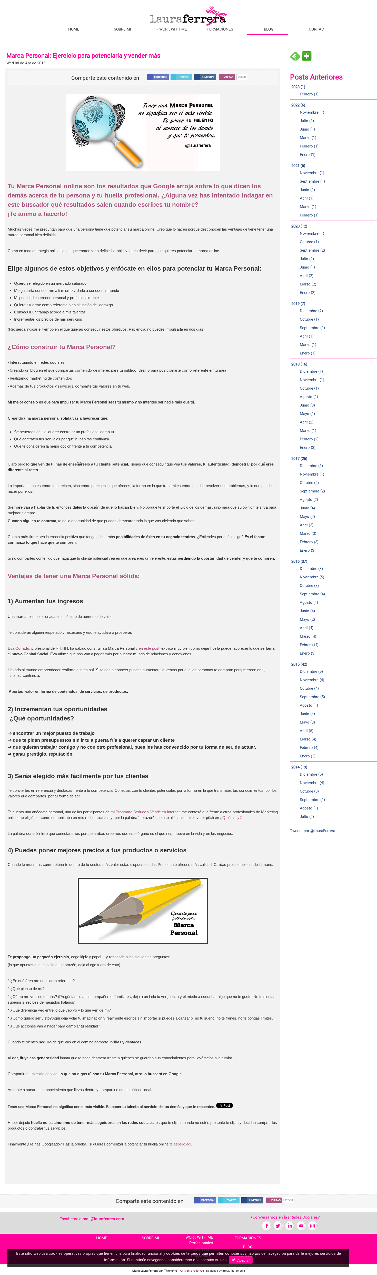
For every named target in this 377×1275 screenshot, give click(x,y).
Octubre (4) (309, 688)
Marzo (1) (308, 137)
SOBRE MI (122, 29)
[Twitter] (278, 1225)
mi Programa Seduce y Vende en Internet (145, 812)
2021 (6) (298, 165)
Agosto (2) (309, 499)
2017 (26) (299, 458)
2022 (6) (298, 105)
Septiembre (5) (312, 697)
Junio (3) (307, 405)
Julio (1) (307, 120)
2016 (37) (299, 561)
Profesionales (201, 1243)
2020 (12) (299, 226)
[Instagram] (312, 1225)
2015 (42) (299, 664)
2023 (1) (298, 87)
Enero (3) (307, 447)
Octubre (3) (309, 585)
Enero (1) (307, 154)
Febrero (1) (309, 94)
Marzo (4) (308, 636)
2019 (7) (298, 303)
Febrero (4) (309, 645)
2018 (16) (299, 364)
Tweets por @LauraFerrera (312, 830)
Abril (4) (306, 628)
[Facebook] (266, 1225)
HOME (73, 29)
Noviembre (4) (312, 680)
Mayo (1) (307, 413)
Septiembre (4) (312, 594)
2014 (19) (299, 767)
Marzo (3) (308, 533)
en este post (149, 648)
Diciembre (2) (311, 311)
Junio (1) (307, 129)
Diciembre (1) (311, 371)
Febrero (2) (309, 439)
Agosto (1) (309, 396)
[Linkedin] (289, 1225)
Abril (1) (306, 198)
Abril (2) (306, 275)
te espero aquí (181, 1144)
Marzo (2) (308, 284)
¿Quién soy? (231, 817)
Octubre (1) (309, 242)
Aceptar (242, 1260)
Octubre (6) (309, 791)
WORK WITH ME (172, 29)
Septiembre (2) (312, 250)
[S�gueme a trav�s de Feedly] (295, 56)
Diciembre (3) (311, 568)
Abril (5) (306, 730)
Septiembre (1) (312, 181)
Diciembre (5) (311, 671)
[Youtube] (301, 1225)
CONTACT (317, 29)
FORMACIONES (220, 29)
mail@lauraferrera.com (103, 1218)
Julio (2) (307, 816)
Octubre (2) (309, 482)
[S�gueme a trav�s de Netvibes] (306, 56)
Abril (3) (306, 525)
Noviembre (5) (312, 577)
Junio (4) (307, 508)
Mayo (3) (307, 722)
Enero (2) (307, 292)
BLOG (268, 29)
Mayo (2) (307, 516)
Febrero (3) (309, 542)
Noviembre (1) (312, 112)
